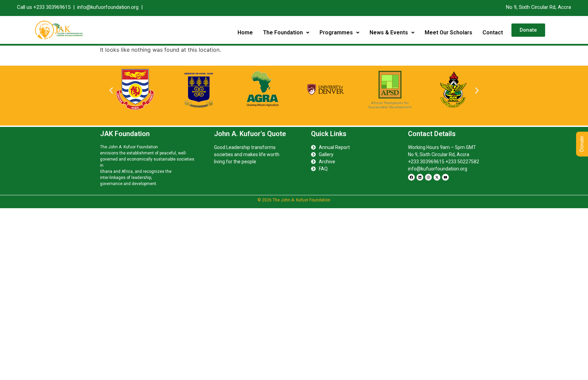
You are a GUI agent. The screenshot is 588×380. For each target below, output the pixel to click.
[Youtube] (445, 177)
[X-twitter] (437, 177)
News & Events (389, 32)
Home (245, 32)
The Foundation (283, 32)
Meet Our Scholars (448, 32)
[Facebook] (411, 177)
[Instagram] (428, 177)
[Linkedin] (419, 177)
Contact (493, 32)
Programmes (336, 32)
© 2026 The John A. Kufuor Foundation (294, 200)
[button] (286, 32)
